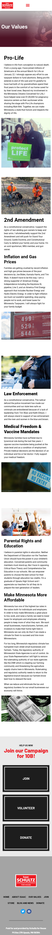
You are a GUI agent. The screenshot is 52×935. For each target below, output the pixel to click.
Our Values (35, 897)
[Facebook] (29, 911)
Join (46, 897)
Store (11, 903)
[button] (28, 5)
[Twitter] (23, 911)
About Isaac (19, 897)
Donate (40, 903)
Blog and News (25, 903)
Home (6, 897)
